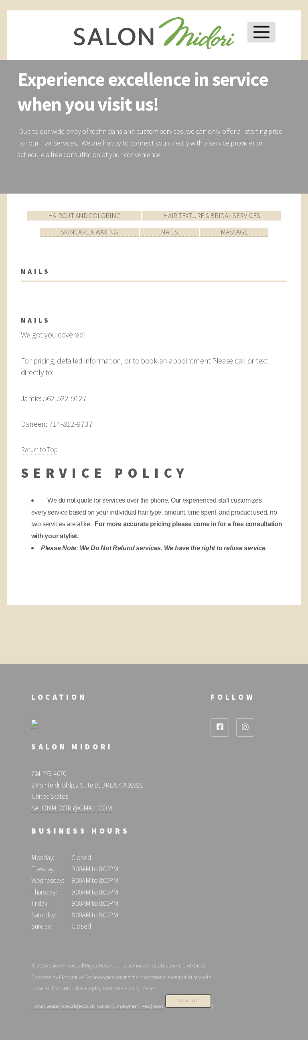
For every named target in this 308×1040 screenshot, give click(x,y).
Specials (69, 1006)
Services (52, 1006)
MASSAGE (234, 232)
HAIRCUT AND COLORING (84, 215)
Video (158, 1006)
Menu (261, 32)
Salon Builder (45, 988)
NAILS (169, 232)
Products (87, 1006)
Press (146, 1006)
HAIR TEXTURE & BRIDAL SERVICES (211, 215)
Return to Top (39, 449)
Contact (104, 1006)
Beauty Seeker (139, 988)
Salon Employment (92, 988)
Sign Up (188, 1001)
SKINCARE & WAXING (89, 232)
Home (37, 1006)
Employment (126, 1006)
